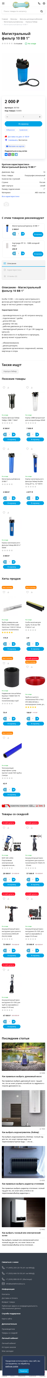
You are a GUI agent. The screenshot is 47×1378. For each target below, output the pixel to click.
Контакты (6, 1294)
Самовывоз (13, 140)
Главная (5, 19)
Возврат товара (8, 1302)
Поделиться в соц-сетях (16, 151)
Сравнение (23, 130)
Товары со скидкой (9, 1333)
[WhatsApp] (12, 154)
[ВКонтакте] (6, 154)
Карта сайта (7, 1319)
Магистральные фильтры (13, 22)
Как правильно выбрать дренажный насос (22, 1076)
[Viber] (9, 154)
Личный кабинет (9, 1343)
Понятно (23, 1371)
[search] (41, 11)
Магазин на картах (16, 146)
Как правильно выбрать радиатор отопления (23, 1184)
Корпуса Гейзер (31, 22)
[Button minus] (14, 234)
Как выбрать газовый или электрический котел (21, 1234)
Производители (8, 1329)
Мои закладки (7, 1351)
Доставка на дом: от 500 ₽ (18, 136)
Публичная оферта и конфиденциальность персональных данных (19, 1307)
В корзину (24, 123)
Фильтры (13, 19)
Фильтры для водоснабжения (31, 19)
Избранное (10, 130)
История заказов (9, 1347)
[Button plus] (23, 234)
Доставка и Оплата (10, 1298)
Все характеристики (10, 196)
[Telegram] (16, 154)
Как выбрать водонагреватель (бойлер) (20, 1132)
